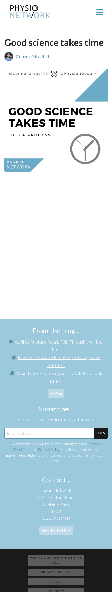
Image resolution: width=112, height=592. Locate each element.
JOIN (100, 432)
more (56, 393)
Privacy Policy (48, 449)
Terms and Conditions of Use (56, 560)
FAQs (56, 581)
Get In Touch (56, 530)
